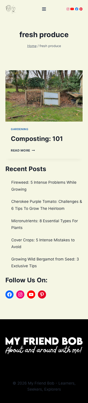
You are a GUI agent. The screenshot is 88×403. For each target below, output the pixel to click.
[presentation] (44, 96)
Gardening (19, 129)
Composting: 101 (37, 139)
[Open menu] (44, 8)
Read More (23, 150)
